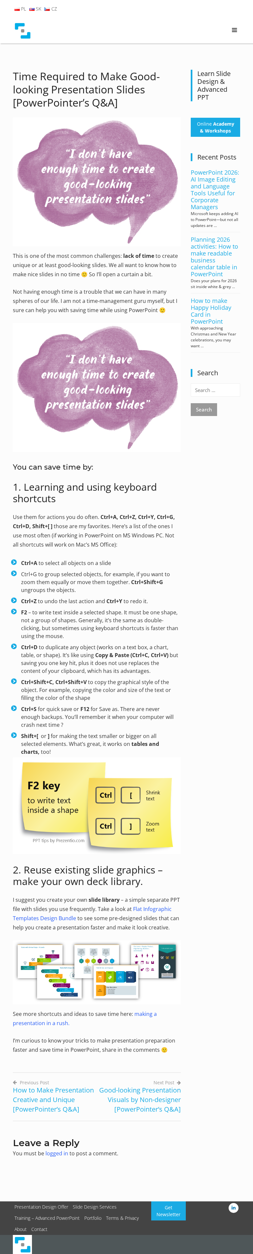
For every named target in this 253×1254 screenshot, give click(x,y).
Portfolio (92, 1218)
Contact (39, 1229)
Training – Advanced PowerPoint (47, 1218)
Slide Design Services (95, 1207)
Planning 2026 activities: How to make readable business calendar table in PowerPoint (214, 256)
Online (215, 127)
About (20, 1229)
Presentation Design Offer (41, 1207)
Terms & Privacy (122, 1218)
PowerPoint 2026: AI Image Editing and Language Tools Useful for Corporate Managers (215, 189)
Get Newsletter (168, 1210)
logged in (56, 1153)
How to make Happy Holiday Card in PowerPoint (211, 311)
